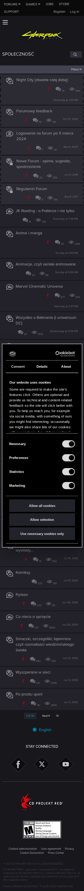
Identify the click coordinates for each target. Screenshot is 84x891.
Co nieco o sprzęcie (33, 616)
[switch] (68, 457)
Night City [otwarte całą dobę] (42, 79)
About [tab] (66, 366)
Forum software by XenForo (38, 886)
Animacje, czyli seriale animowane (46, 264)
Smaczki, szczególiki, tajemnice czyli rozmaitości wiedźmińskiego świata (45, 644)
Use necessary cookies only (42, 533)
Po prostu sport (29, 694)
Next (45, 716)
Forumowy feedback (34, 111)
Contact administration (23, 849)
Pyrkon (22, 594)
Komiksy (23, 572)
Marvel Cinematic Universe (39, 286)
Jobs (49, 4)
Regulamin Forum (31, 188)
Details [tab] (42, 366)
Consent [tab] (18, 366)
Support (11, 12)
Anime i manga (29, 232)
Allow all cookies (42, 505)
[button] (5, 22)
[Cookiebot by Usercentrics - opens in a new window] (57, 354)
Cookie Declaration (32, 853)
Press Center (56, 853)
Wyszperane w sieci (33, 672)
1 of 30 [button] (30, 716)
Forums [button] (10, 4)
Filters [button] (75, 69)
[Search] (76, 54)
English (45, 729)
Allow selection (42, 520)
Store (64, 4)
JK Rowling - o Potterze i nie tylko (45, 210)
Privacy (69, 849)
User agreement (51, 849)
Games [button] (31, 4)
